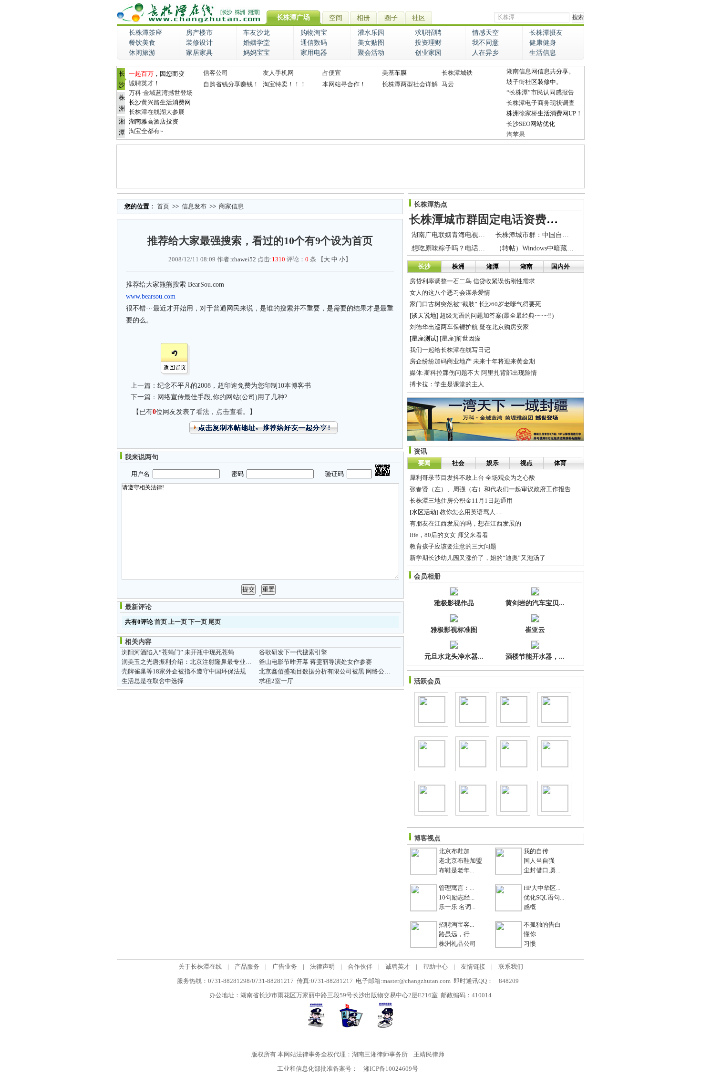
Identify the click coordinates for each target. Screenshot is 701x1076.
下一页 (197, 621)
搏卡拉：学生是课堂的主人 (447, 384)
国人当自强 (539, 860)
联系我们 (510, 966)
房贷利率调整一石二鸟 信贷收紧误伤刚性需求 (472, 281)
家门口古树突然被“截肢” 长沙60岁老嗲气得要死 (475, 304)
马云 (448, 84)
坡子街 (515, 81)
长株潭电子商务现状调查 (540, 102)
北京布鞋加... (456, 851)
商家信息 (231, 206)
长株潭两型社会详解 (410, 84)
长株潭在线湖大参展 (157, 111)
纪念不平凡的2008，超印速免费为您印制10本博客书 (234, 385)
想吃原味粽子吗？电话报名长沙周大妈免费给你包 (485, 248)
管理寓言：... (456, 887)
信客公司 (215, 72)
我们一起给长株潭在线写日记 (450, 349)
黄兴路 (150, 102)
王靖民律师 (428, 1054)
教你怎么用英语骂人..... (471, 512)
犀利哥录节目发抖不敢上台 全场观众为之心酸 (472, 477)
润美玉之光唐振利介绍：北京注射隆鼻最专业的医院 (193, 661)
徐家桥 (528, 113)
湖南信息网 (521, 71)
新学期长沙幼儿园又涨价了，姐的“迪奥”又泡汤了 (478, 557)
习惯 (530, 943)
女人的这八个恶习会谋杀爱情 (450, 292)
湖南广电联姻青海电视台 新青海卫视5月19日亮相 (484, 234)
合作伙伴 (360, 966)
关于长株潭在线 (200, 966)
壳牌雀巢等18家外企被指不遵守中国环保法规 (184, 671)
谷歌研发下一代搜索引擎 (293, 652)
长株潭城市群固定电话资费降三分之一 (506, 219)
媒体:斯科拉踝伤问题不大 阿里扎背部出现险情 (473, 372)
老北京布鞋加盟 (460, 860)
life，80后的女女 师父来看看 (449, 534)
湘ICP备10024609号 (390, 1068)
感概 (530, 906)
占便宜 (331, 72)
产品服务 (247, 966)
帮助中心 (435, 966)
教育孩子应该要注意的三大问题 (453, 546)
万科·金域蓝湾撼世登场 (161, 92)
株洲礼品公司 (457, 943)
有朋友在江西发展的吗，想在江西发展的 (465, 523)
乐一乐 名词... (457, 906)
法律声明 (322, 966)
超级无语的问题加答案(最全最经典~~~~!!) (497, 315)
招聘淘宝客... (456, 924)
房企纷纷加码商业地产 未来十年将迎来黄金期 (472, 361)
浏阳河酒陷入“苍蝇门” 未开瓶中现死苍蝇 (178, 652)
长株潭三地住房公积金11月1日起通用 (461, 500)
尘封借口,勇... (542, 870)
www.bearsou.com (150, 296)
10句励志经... (456, 897)
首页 (163, 206)
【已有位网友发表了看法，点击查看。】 (194, 411)
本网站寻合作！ (344, 84)
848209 (509, 980)
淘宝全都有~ (146, 130)
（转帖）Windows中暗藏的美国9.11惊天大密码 (563, 248)
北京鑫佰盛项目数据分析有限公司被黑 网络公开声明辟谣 (337, 671)
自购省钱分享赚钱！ (231, 84)
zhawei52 (243, 259)
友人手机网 (278, 72)
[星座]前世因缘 (460, 338)
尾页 (214, 621)
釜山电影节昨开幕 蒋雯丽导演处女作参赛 (315, 661)
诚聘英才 (397, 966)
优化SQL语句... (544, 897)
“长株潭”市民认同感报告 (540, 92)
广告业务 (284, 966)
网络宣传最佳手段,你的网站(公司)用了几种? (222, 397)
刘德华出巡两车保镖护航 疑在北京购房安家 (469, 327)
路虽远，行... (456, 934)
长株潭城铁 (457, 72)
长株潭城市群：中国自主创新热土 (545, 234)
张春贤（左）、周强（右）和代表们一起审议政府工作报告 (490, 489)
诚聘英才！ (144, 83)
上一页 (177, 621)
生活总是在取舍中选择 (153, 680)
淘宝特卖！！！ (284, 84)
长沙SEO (518, 123)
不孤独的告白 (542, 924)
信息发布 (194, 206)
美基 (388, 72)
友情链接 (473, 966)
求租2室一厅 (276, 680)
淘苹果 (515, 134)
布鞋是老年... (456, 870)
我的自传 (536, 851)
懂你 (530, 934)
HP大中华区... (542, 887)
